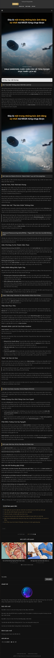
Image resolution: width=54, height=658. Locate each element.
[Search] (52, 11)
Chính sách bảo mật (21, 653)
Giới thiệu (27, 6)
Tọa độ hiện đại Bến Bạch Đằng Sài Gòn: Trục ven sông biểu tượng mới (20, 622)
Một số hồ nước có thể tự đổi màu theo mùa (15, 514)
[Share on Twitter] (32, 534)
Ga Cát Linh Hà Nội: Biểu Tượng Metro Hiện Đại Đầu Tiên (16, 626)
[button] (20, 4)
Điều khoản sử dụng (32, 653)
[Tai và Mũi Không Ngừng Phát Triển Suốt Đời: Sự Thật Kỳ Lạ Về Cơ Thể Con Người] (13, 550)
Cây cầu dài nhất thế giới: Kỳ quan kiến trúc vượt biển (18, 512)
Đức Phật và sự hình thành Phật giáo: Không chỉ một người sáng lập (22, 522)
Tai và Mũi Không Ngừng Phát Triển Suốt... (14, 560)
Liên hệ (33, 6)
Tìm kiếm (4, 577)
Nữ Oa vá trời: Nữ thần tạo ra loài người (23, 3)
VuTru (3, 528)
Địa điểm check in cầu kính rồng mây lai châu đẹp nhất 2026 (17, 609)
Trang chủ (21, 6)
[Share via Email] (35, 534)
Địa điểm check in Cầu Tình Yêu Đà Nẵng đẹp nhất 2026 (16, 618)
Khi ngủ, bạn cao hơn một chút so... (40, 560)
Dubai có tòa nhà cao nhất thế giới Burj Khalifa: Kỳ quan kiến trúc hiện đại (23, 516)
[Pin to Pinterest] (33, 534)
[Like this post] (29, 534)
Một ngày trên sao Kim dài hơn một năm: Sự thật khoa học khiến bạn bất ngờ (24, 510)
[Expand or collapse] (51, 80)
